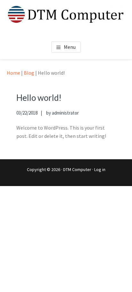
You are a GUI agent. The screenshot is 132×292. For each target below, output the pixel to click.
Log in (99, 169)
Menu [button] (70, 47)
